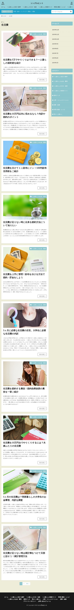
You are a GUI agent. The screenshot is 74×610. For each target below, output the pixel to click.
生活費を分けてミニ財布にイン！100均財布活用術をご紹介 (25, 169)
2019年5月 (55, 62)
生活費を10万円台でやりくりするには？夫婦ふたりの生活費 (24, 444)
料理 (15, 11)
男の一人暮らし (58, 114)
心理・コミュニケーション (61, 100)
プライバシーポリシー (29, 601)
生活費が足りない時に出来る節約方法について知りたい (24, 224)
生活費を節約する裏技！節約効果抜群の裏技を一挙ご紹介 (24, 390)
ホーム (3, 7)
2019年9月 (55, 44)
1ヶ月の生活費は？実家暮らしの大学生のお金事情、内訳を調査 (24, 498)
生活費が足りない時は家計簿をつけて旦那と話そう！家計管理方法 (24, 554)
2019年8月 (55, 48)
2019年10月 (55, 39)
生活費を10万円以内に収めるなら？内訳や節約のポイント (24, 115)
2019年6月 (55, 58)
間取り (29, 11)
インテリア (23, 11)
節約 (18, 11)
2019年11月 (55, 34)
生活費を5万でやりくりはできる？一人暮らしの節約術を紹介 (25, 61)
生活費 (10, 16)
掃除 (33, 11)
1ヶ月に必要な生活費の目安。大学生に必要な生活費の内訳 (24, 332)
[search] (71, 11)
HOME (4, 16)
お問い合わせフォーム (44, 601)
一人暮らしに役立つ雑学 (14, 7)
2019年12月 (55, 29)
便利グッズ (57, 95)
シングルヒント (37, 3)
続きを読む (42, 79)
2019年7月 (55, 53)
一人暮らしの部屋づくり (45, 7)
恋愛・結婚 (57, 105)
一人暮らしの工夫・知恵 (30, 7)
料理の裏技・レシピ (59, 7)
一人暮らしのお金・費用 (39, 34)
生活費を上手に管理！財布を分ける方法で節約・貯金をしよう (24, 276)
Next (27, 583)
